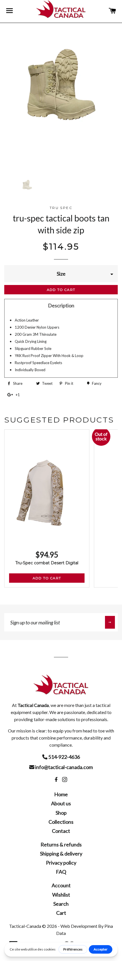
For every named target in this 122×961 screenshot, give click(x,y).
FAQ (61, 872)
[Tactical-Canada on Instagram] (65, 779)
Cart (61, 913)
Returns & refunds (61, 844)
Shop (61, 813)
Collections (61, 822)
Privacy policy (61, 862)
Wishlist (61, 895)
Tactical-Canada (25, 926)
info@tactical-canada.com (63, 767)
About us (61, 803)
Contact (61, 831)
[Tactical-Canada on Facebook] (57, 779)
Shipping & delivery (61, 853)
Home (61, 794)
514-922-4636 (63, 757)
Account (61, 885)
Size (61, 274)
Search (61, 904)
